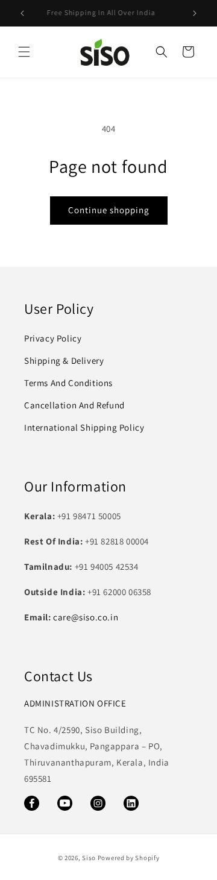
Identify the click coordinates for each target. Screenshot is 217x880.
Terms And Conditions (68, 383)
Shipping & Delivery (64, 360)
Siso (89, 857)
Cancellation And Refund (74, 405)
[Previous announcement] (22, 13)
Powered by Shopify (129, 857)
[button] (24, 52)
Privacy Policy (52, 338)
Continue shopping (108, 210)
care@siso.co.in (85, 617)
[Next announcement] (194, 13)
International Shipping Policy (84, 427)
